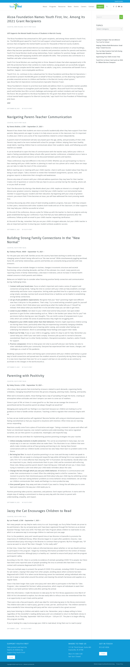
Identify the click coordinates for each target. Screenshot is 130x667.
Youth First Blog (30, 27)
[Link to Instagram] (116, 6)
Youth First (28, 108)
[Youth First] (15, 7)
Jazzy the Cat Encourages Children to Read (39, 511)
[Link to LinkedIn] (121, 6)
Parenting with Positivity (25, 376)
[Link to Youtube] (119, 6)
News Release (18, 27)
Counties (10, 27)
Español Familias (119, 1)
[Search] (107, 7)
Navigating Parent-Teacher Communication (39, 117)
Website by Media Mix (29, 664)
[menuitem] (118, 1)
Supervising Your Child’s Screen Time (108, 57)
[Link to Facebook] (113, 6)
